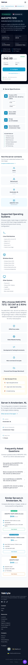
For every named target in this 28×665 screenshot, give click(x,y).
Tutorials (3, 621)
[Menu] (25, 2)
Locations (3, 617)
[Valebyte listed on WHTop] (9, 649)
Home (2, 6)
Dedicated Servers (9, 6)
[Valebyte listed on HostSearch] (16, 649)
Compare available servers (7, 163)
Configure (15, 69)
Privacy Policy (4, 641)
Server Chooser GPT (5, 625)
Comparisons (4, 619)
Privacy (16, 662)
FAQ (2, 629)
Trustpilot (3, 645)
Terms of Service (5, 639)
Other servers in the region (8, 414)
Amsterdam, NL (20, 6)
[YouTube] (2, 602)
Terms (11, 662)
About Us (3, 635)
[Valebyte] (5, 593)
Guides (2, 608)
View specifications (13, 73)
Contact (3, 637)
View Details (14, 529)
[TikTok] (7, 602)
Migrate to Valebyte (5, 623)
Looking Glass (4, 627)
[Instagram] (4, 602)
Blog (2, 610)
